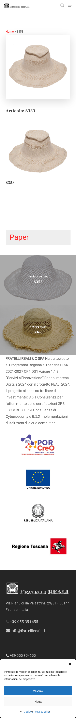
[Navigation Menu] (70, 5)
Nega (38, 701)
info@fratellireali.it (27, 630)
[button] (70, 664)
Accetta (38, 690)
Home (10, 31)
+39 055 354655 (24, 621)
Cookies (28, 711)
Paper (19, 237)
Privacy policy (42, 711)
